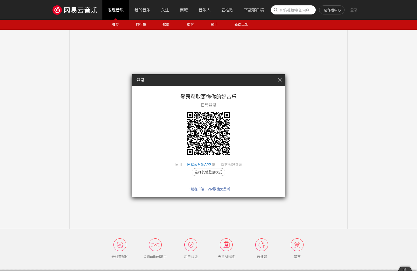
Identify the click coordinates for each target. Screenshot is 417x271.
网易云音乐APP (199, 165)
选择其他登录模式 (208, 172)
